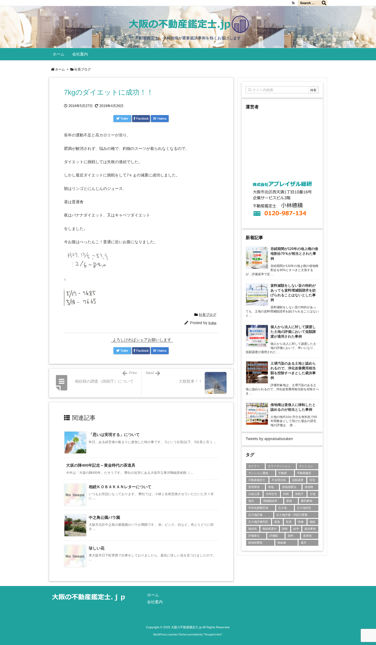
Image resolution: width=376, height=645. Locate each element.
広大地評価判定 (258, 521)
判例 (286, 494)
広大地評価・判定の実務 (291, 514)
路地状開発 (255, 542)
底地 (277, 521)
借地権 (309, 487)
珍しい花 (96, 548)
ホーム (60, 69)
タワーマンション (279, 466)
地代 (251, 501)
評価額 (273, 535)
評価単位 (254, 535)
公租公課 (254, 494)
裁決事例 (310, 528)
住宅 (312, 480)
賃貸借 (307, 535)
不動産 (282, 473)
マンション (306, 466)
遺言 (303, 542)
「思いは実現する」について (114, 434)
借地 (271, 487)
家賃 (289, 501)
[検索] (324, 3)
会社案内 (155, 602)
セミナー (254, 466)
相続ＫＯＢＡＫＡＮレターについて (120, 487)
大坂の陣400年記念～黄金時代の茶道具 (100, 465)
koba (212, 323)
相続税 (252, 528)
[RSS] (293, 3)
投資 (289, 521)
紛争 (296, 528)
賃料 (290, 535)
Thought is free (212, 634)
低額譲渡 (297, 480)
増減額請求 (270, 501)
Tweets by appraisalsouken (269, 439)
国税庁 (299, 494)
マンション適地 (258, 473)
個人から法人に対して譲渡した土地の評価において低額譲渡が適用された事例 (293, 331)
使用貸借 (254, 487)
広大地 (282, 507)
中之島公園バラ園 (104, 517)
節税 (285, 528)
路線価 (281, 542)
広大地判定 (304, 507)
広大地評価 (255, 514)
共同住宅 (271, 494)
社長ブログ (82, 69)
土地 (312, 494)
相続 (312, 521)
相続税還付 (269, 528)
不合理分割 (279, 480)
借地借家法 (289, 487)
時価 (301, 521)
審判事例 (306, 501)
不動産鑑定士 (256, 480)
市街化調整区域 (258, 507)
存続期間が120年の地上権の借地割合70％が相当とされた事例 (294, 253)
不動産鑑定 (304, 473)
